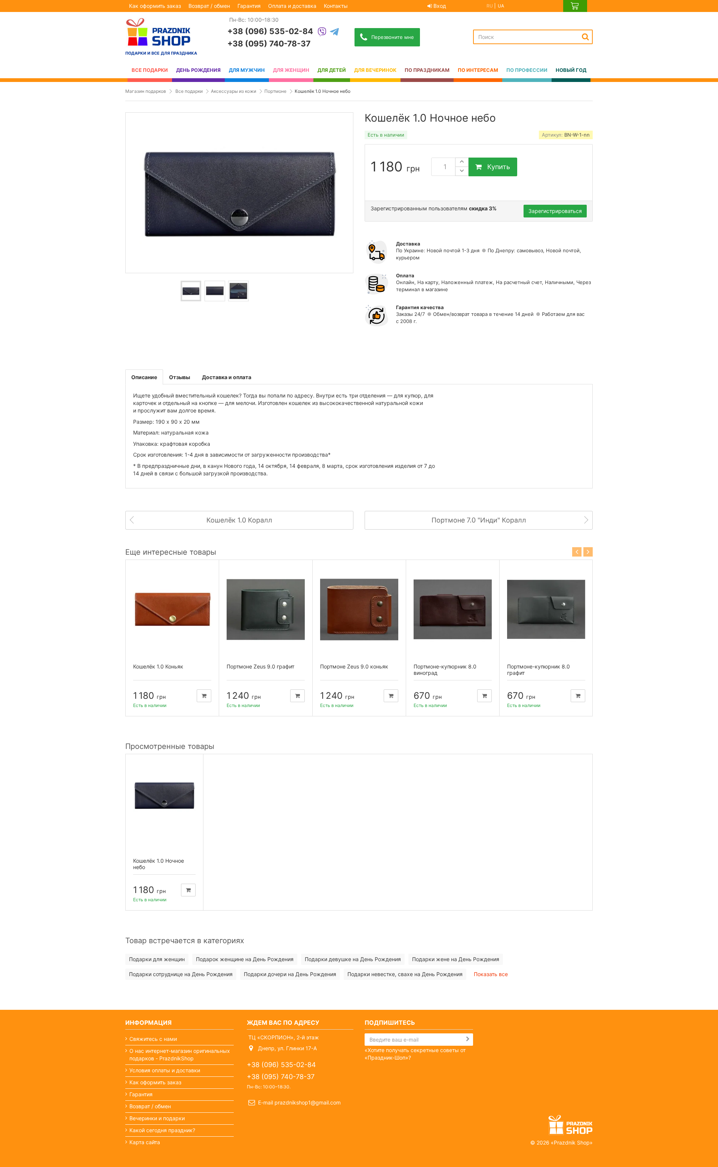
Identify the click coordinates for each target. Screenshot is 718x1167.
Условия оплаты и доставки (164, 1070)
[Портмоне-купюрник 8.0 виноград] (452, 609)
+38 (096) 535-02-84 (270, 31)
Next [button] (588, 552)
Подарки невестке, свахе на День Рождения (405, 974)
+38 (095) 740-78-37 (268, 43)
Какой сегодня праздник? (162, 1130)
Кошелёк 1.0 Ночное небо (158, 863)
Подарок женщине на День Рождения (245, 959)
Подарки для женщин (157, 959)
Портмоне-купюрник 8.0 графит (538, 669)
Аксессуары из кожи (233, 91)
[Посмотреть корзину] (575, 6)
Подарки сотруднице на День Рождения (181, 974)
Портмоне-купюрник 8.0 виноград (445, 669)
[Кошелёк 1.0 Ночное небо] (191, 291)
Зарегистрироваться (555, 211)
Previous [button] (577, 552)
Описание (144, 377)
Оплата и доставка (292, 6)
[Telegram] (334, 32)
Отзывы (179, 377)
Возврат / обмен (209, 6)
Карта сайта (144, 1142)
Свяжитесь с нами (153, 1039)
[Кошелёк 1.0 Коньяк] (172, 609)
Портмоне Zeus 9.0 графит (260, 666)
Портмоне (275, 91)
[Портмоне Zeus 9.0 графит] (265, 609)
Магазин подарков (145, 91)
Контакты (336, 6)
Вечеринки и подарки (157, 1118)
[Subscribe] (468, 1039)
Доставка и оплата (226, 377)
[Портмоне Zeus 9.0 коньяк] (359, 609)
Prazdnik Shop (572, 1142)
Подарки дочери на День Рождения (290, 974)
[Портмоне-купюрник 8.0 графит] (546, 609)
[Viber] (322, 32)
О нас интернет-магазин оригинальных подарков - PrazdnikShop (179, 1054)
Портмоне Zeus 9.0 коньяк (354, 666)
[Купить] (204, 695)
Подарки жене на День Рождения (455, 959)
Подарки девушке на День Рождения (353, 959)
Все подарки (189, 91)
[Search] (585, 37)
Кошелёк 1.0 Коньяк (158, 666)
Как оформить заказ (155, 6)
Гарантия (249, 6)
